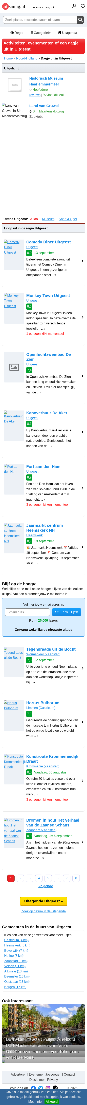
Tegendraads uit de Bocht (51, 649)
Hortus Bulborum (42, 703)
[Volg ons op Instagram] (48, 1088)
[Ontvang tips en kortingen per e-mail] (55, 1088)
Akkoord (52, 1101)
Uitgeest (32, 247)
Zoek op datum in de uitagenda (43, 911)
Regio (18, 33)
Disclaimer (37, 1079)
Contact (69, 1074)
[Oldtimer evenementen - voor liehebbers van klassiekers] (43, 1061)
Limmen (40, 708)
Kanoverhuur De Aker (46, 413)
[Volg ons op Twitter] (40, 1088)
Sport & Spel (68, 219)
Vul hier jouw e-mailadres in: (43, 604)
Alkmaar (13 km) (16, 971)
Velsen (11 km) (14, 966)
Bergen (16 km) (15, 987)
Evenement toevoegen (45, 1074)
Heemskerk (34, 535)
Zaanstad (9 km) (16, 961)
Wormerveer (43, 654)
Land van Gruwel (44, 106)
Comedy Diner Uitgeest (48, 242)
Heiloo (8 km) (13, 955)
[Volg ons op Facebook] (33, 1088)
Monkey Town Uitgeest (48, 295)
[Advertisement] (43, 168)
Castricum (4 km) (16, 940)
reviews (34, 95)
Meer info (35, 1101)
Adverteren (19, 1074)
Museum (48, 219)
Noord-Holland (26, 58)
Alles (34, 219)
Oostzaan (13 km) (17, 981)
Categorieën (42, 33)
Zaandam (41, 830)
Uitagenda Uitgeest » (43, 901)
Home (8, 58)
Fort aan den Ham (43, 466)
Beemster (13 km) (17, 976)
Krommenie (42, 766)
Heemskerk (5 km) (17, 945)
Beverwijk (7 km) (16, 950)
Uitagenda (69, 33)
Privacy (52, 1079)
